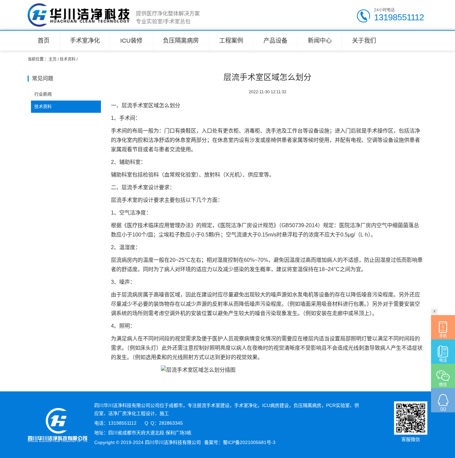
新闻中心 (320, 40)
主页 (53, 59)
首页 (44, 40)
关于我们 (364, 40)
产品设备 (275, 40)
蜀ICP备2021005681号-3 (249, 442)
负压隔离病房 (181, 40)
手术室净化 (85, 40)
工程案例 (231, 40)
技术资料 (68, 59)
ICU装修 (131, 40)
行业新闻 (43, 94)
